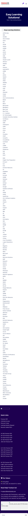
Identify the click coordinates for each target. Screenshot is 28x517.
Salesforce (5, 322)
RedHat (5, 314)
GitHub (4, 183)
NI (3, 278)
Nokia (4, 284)
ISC (4, 226)
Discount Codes (5, 423)
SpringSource (6, 360)
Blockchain (5, 105)
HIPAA (4, 200)
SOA (4, 350)
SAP (4, 326)
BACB (4, 99)
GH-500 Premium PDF (6, 437)
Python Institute (7, 310)
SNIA (4, 347)
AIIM (4, 56)
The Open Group (7, 373)
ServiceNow (6, 337)
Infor (4, 217)
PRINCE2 (5, 307)
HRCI (4, 205)
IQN (4, 221)
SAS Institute (6, 328)
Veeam (4, 381)
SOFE (4, 352)
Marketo (5, 247)
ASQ (4, 90)
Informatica (6, 219)
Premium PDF (4, 419)
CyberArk (5, 147)
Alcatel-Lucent (6, 59)
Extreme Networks (7, 167)
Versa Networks (7, 385)
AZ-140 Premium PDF (6, 439)
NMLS (4, 282)
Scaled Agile (6, 329)
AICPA (4, 54)
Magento (5, 246)
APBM (4, 71)
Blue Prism (5, 111)
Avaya (4, 94)
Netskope (5, 270)
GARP (4, 181)
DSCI (4, 155)
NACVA (5, 263)
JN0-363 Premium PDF (7, 466)
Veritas (4, 383)
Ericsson (5, 162)
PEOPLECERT (6, 303)
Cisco (4, 128)
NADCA (5, 265)
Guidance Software (8, 188)
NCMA (4, 268)
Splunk (4, 358)
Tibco (4, 375)
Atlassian (5, 92)
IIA (3, 213)
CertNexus (5, 119)
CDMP (4, 120)
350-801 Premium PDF (6, 468)
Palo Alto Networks (8, 297)
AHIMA (4, 48)
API (3, 73)
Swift (4, 362)
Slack (4, 345)
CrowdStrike (6, 140)
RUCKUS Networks (8, 320)
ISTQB (4, 230)
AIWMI (4, 58)
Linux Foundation (7, 240)
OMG (4, 291)
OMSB (4, 293)
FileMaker (5, 171)
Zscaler (5, 398)
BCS (4, 101)
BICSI (4, 103)
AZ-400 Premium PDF (6, 433)
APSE (4, 80)
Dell (4, 151)
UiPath (4, 377)
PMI (4, 305)
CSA (4, 143)
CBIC (4, 122)
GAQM (4, 177)
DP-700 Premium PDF (6, 462)
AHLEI (4, 52)
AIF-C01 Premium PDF (6, 435)
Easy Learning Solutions (12, 30)
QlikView (5, 312)
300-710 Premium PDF (6, 450)
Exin (4, 165)
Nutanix (5, 289)
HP (3, 204)
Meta (4, 251)
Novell (4, 286)
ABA (4, 35)
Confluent (5, 141)
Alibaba (5, 63)
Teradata (5, 370)
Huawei (5, 207)
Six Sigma (5, 343)
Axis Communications (8, 98)
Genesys (5, 179)
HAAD (4, 194)
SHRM (4, 339)
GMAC (4, 185)
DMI (4, 153)
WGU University (7, 392)
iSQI (4, 228)
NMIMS (4, 280)
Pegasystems (6, 301)
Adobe (4, 46)
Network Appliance (8, 274)
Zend (4, 396)
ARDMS (5, 82)
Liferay (4, 238)
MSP (4, 259)
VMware (5, 389)
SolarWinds (6, 356)
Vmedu (4, 387)
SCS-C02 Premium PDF (7, 470)
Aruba (4, 86)
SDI (4, 335)
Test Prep (5, 371)
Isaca (4, 223)
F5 (3, 169)
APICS (4, 75)
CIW (4, 132)
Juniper (5, 234)
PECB (4, 299)
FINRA (4, 173)
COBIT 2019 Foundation (7, 464)
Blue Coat (5, 109)
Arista (4, 84)
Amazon (5, 67)
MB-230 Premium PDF (6, 456)
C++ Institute (6, 113)
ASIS (4, 88)
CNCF (4, 136)
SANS (4, 324)
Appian (4, 77)
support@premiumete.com (9, 491)
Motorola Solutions (8, 257)
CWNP (4, 145)
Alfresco (5, 61)
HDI (4, 190)
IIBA (4, 215)
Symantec (5, 364)
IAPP (4, 209)
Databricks (5, 149)
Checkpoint (6, 124)
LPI (3, 244)
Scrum (4, 331)
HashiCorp (5, 196)
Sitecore (5, 341)
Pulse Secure (6, 308)
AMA (4, 65)
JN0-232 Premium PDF (7, 441)
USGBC (5, 379)
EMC (4, 158)
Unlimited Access (5, 421)
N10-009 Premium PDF (7, 452)
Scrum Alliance (6, 333)
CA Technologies (7, 115)
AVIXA (4, 96)
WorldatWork (6, 394)
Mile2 (4, 255)
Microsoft (5, 253)
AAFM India (6, 33)
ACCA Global (6, 38)
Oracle (4, 295)
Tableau (5, 366)
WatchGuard (6, 391)
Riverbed (5, 316)
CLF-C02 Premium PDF (7, 448)
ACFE (4, 40)
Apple (4, 79)
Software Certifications (9, 354)
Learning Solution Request (7, 425)
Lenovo (5, 236)
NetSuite (5, 272)
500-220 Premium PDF (7, 454)
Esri (4, 164)
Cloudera (5, 134)
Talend (4, 368)
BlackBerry (5, 107)
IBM (4, 211)
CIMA (4, 126)
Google (5, 186)
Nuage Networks (7, 288)
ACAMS (5, 37)
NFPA (4, 276)
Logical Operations (8, 242)
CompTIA (5, 138)
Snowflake (5, 349)
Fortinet (5, 175)
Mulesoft (5, 261)
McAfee (5, 249)
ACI (4, 42)
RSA (4, 318)
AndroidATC (6, 69)
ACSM (4, 44)
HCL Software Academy (9, 198)
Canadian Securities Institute (10, 117)
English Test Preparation (9, 160)
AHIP (4, 50)
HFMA (4, 192)
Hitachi (4, 202)
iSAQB (4, 225)
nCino (4, 267)
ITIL (4, 232)
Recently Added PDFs (6, 427)
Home (8, 20)
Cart (26, 515)
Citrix (4, 130)
